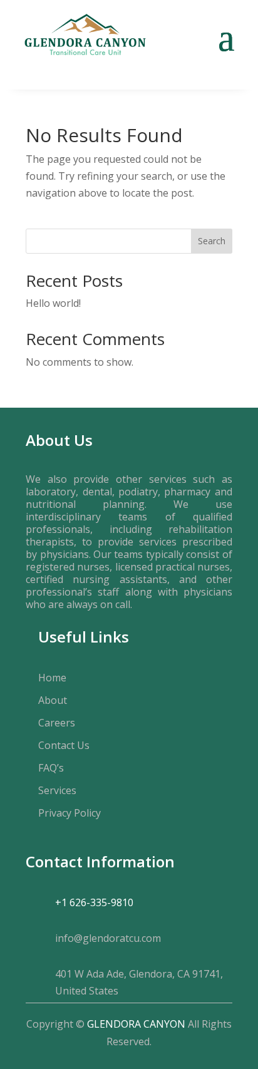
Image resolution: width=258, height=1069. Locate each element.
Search (211, 241)
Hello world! (53, 303)
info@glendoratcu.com (108, 938)
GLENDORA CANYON (136, 1024)
